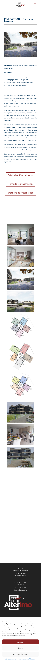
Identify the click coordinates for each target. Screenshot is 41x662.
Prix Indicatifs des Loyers (20, 175)
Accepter (20, 642)
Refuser (20, 648)
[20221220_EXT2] (20, 290)
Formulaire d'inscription (21, 183)
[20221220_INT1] (20, 267)
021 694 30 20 (21, 587)
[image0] (20, 341)
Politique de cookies (10, 659)
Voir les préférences (20, 654)
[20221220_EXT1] (20, 312)
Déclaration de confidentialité (27, 659)
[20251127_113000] (20, 422)
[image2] (20, 371)
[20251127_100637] (20, 445)
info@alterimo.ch (20, 590)
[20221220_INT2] (20, 245)
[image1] (20, 400)
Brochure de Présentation (20, 192)
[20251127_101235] (20, 467)
